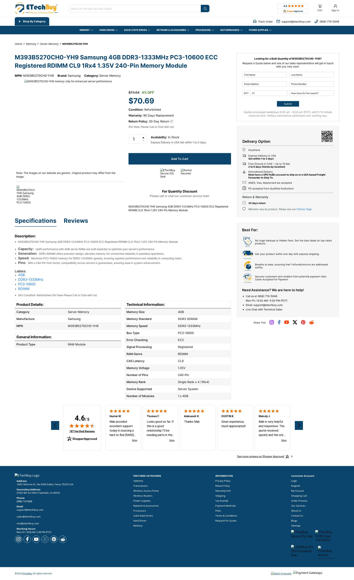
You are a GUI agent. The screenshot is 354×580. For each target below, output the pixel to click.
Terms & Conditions (226, 516)
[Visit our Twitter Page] (295, 323)
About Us (296, 511)
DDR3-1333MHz (30, 279)
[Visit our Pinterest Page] (303, 323)
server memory (49, 44)
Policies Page (304, 209)
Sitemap (295, 525)
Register (295, 486)
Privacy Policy (222, 481)
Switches (138, 481)
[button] (263, 21)
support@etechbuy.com (268, 305)
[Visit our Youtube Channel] (286, 323)
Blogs (294, 521)
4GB (21, 275)
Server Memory (110, 75)
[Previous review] (55, 425)
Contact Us (297, 516)
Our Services (298, 506)
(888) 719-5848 (267, 296)
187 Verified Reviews (82, 431)
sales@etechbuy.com (29, 516)
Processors (139, 511)
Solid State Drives (143, 516)
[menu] (82, 21)
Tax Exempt (221, 501)
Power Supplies (142, 501)
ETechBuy (27, 573)
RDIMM (24, 289)
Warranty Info (223, 491)
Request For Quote (225, 521)
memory (31, 44)
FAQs (218, 511)
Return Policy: (138, 121)
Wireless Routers (142, 496)
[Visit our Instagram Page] (271, 323)
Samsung (74, 75)
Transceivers (140, 486)
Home (18, 44)
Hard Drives (140, 521)
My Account (297, 491)
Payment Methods (225, 506)
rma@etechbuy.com (28, 523)
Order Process (299, 501)
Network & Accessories (146, 506)
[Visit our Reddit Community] (311, 323)
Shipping (220, 496)
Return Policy (222, 486)
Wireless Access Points (146, 491)
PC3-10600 (27, 284)
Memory (138, 525)
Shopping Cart (299, 496)
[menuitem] (32, 21)
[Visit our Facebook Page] (279, 323)
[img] (82, 425)
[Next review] (299, 425)
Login (294, 481)
